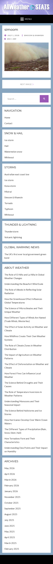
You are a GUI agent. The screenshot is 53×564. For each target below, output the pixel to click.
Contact (8, 123)
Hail (6, 146)
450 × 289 (11, 39)
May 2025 (9, 531)
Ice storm (9, 140)
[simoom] (26, 56)
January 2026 (11, 491)
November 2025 (12, 497)
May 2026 (9, 468)
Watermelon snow (13, 151)
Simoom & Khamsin (34, 35)
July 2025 (9, 520)
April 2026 (9, 474)
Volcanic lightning (13, 237)
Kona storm (10, 186)
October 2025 (11, 502)
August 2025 (10, 514)
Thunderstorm (11, 231)
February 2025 (11, 548)
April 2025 (9, 537)
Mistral (8, 191)
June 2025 (9, 525)
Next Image (26, 84)
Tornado (8, 203)
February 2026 (11, 485)
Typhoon (8, 209)
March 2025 (10, 543)
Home (7, 117)
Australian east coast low (16, 174)
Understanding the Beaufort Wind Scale (23, 284)
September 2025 (12, 508)
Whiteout (9, 157)
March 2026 (10, 479)
